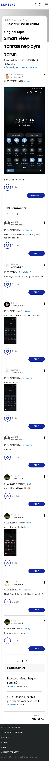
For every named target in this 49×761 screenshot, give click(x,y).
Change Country (10, 752)
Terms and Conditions (12, 732)
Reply (36, 253)
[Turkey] (8, 4)
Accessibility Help (10, 727)
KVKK (4, 747)
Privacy (5, 737)
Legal (4, 742)
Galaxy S (27, 81)
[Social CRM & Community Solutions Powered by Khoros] (38, 718)
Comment (35, 195)
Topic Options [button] (40, 27)
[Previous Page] (8, 214)
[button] (40, 75)
